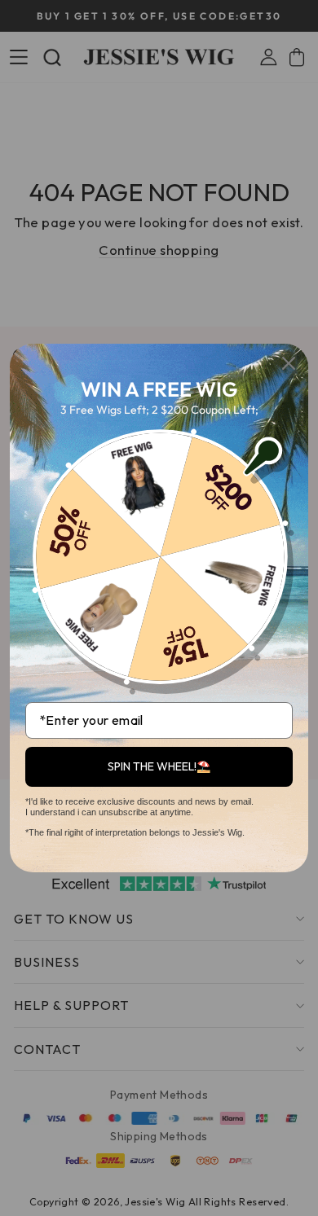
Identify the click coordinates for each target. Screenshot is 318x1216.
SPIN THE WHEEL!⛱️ (159, 766)
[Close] (288, 363)
